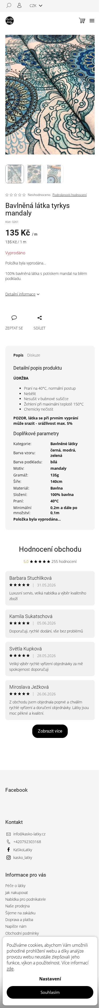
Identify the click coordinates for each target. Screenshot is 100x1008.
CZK (33, 5)
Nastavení (50, 979)
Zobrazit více (50, 731)
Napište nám (15, 926)
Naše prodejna (17, 905)
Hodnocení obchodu (50, 549)
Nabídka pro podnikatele (25, 899)
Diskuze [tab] (33, 355)
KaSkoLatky (22, 849)
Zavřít (37, 311)
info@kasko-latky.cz (29, 833)
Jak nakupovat (16, 892)
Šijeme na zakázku (20, 912)
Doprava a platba (19, 919)
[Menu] (92, 20)
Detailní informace (20, 294)
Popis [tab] (18, 355)
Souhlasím (50, 992)
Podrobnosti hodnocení (70, 194)
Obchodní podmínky (22, 933)
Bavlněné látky (64, 443)
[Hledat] (10, 5)
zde (10, 969)
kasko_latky (22, 857)
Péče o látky (15, 885)
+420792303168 (27, 841)
